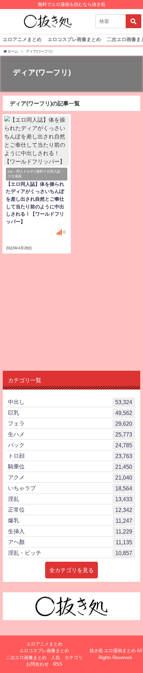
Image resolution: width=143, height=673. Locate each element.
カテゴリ (74, 657)
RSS (57, 664)
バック (70, 445)
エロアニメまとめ (22, 39)
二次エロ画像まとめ (26, 657)
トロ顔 (70, 456)
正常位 (70, 510)
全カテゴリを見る (71, 570)
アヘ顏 (70, 542)
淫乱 (70, 499)
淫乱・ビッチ (70, 553)
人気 (55, 657)
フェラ (70, 423)
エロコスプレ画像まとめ (74, 39)
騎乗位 (70, 467)
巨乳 (70, 413)
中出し (70, 402)
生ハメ (70, 434)
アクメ (70, 477)
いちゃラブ (70, 488)
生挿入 (70, 531)
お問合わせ (37, 664)
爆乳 (70, 520)
